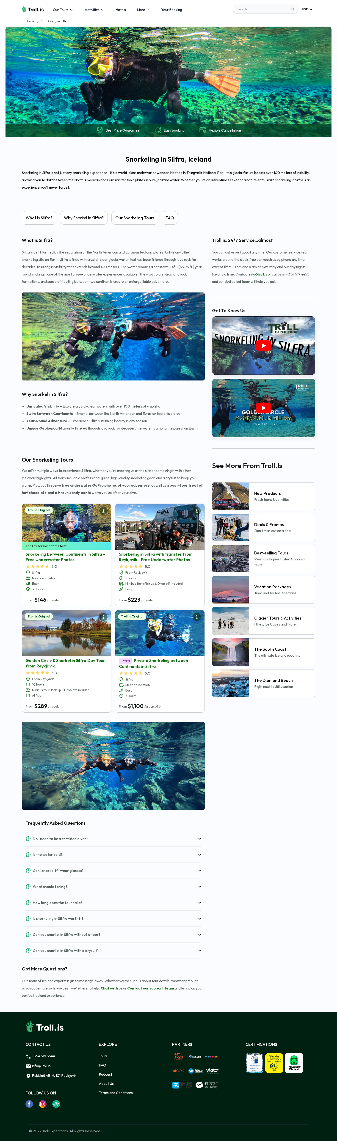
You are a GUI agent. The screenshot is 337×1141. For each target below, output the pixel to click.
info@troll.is (41, 1066)
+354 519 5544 (43, 1056)
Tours (103, 1056)
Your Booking (171, 9)
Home (29, 21)
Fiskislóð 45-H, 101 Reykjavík (54, 1075)
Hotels (121, 9)
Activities (92, 9)
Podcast (105, 1074)
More (141, 9)
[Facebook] (29, 1104)
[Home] (33, 9)
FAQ (102, 1065)
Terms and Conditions (116, 1092)
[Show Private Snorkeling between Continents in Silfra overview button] (197, 617)
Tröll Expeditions (55, 1131)
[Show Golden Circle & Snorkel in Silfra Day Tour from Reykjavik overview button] (103, 617)
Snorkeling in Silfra (55, 21)
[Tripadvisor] (56, 1104)
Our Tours (61, 9)
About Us (106, 1083)
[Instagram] (43, 1104)
